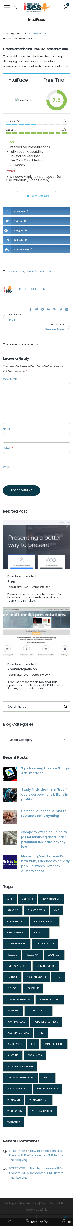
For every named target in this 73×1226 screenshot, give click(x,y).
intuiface (17, 271)
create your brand (44, 921)
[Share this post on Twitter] (36, 309)
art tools (27, 899)
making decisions (50, 999)
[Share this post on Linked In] (49, 309)
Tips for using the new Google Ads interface (45, 770)
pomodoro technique (46, 1021)
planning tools (16, 1021)
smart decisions (54, 1044)
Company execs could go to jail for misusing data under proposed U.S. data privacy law (44, 839)
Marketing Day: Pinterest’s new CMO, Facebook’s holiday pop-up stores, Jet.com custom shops (45, 863)
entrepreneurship (17, 966)
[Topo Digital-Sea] (8, 289)
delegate (12, 954)
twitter (47, 1077)
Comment (11, 379)
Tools (30, 38)
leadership (33, 988)
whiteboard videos (42, 1111)
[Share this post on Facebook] (30, 309)
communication (16, 921)
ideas (58, 977)
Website (8, 467)
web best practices (47, 1088)
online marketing (38, 1010)
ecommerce (54, 954)
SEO (33, 1044)
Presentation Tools (14, 38)
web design (13, 1099)
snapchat (12, 1055)
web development (38, 1099)
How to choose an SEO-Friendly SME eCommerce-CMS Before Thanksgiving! (36, 1155)
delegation (32, 954)
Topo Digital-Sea (13, 33)
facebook (12, 977)
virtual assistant (17, 1088)
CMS (56, 910)
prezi (41, 1033)
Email (8, 448)
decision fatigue (45, 943)
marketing (13, 1010)
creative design (16, 932)
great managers (36, 977)
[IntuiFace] (23, 100)
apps (10, 899)
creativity (39, 932)
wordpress (13, 1122)
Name (8, 429)
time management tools (20, 1077)
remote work (14, 1044)
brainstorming (51, 899)
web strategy (14, 1111)
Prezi (11, 581)
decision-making (16, 943)
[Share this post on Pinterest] (61, 309)
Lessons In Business (18, 999)
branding (12, 910)
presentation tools (39, 271)
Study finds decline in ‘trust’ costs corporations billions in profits (44, 794)
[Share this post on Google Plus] (55, 309)
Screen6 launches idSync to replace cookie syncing (44, 813)
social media (35, 1055)
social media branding (20, 1066)
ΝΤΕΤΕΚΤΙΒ (17, 1151)
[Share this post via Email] (67, 309)
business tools (36, 910)
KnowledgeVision (22, 669)
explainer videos (46, 966)
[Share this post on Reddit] (43, 309)
